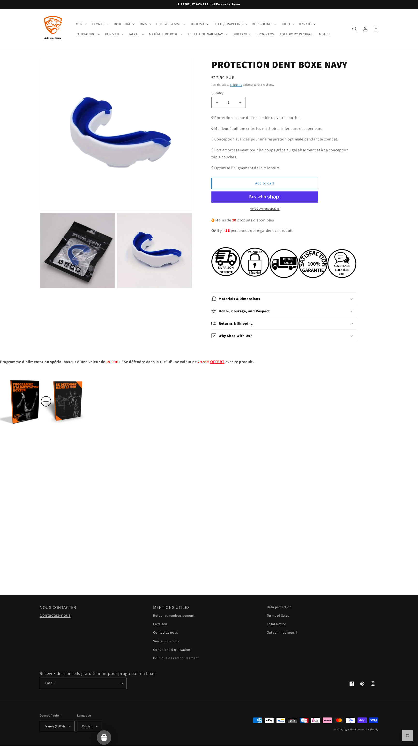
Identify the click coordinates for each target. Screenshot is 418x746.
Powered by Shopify (366, 729)
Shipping (236, 84)
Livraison (160, 624)
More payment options (265, 208)
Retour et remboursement (173, 615)
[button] (81, 24)
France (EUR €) (55, 726)
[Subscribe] (121, 683)
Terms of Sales (278, 615)
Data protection (279, 607)
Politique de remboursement (176, 658)
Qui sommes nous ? (282, 632)
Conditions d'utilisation (171, 649)
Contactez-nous (55, 615)
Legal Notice (276, 624)
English (87, 726)
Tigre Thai (349, 729)
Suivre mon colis (166, 641)
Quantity (217, 93)
